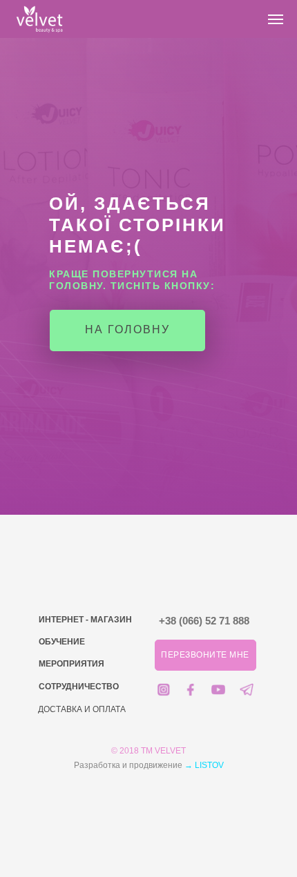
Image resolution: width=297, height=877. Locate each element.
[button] (205, 655)
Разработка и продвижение (129, 765)
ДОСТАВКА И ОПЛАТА (82, 709)
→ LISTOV (204, 765)
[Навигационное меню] (275, 19)
